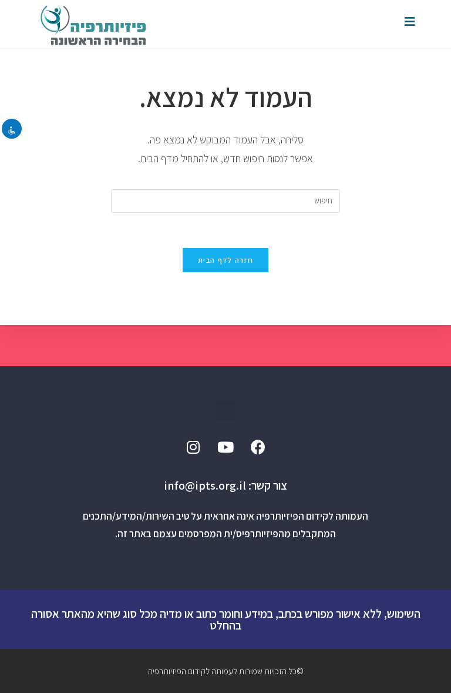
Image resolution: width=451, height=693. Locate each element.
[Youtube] (225, 447)
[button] (225, 411)
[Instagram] (193, 447)
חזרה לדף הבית (225, 260)
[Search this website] (225, 200)
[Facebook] (257, 447)
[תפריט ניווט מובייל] (410, 21)
